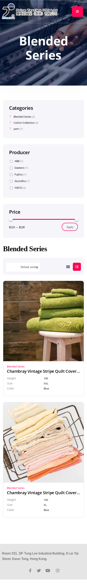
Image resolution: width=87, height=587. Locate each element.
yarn (16, 128)
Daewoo (21, 168)
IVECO (20, 187)
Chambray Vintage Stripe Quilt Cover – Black (43, 371)
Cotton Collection (24, 122)
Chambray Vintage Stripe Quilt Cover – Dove (43, 492)
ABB (19, 161)
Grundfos (22, 181)
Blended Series (15, 366)
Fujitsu (20, 174)
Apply (69, 227)
